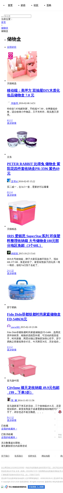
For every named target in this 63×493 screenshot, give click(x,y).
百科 (49, 5)
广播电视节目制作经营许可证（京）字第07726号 (20, 475)
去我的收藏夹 (9, 429)
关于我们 (5, 456)
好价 (23, 5)
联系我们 (19, 456)
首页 (10, 5)
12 (12, 417)
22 (12, 270)
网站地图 (46, 456)
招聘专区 (32, 456)
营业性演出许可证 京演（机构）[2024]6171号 (19, 471)
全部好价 (11, 47)
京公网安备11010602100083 (12, 468)
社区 (36, 5)
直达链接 (11, 123)
